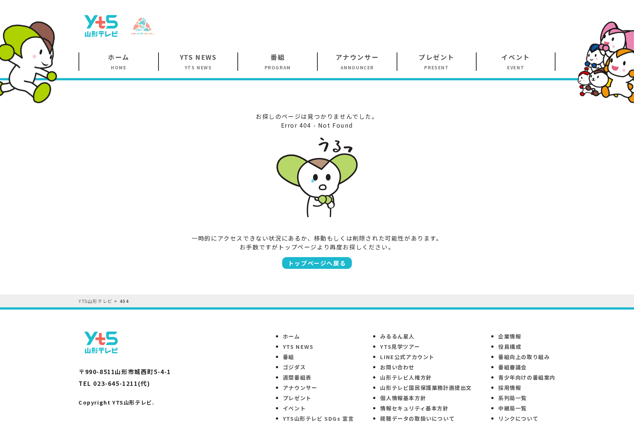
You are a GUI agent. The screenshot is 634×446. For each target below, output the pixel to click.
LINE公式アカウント (407, 357)
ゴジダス (294, 367)
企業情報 (509, 336)
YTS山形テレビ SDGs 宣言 (318, 418)
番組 (288, 357)
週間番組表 (297, 377)
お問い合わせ (397, 367)
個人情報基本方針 (403, 398)
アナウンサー (300, 387)
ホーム (291, 336)
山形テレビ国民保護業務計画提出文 (426, 387)
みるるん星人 (397, 336)
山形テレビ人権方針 (405, 377)
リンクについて (518, 418)
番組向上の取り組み (524, 357)
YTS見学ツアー (400, 346)
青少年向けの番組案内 (526, 377)
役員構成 (509, 346)
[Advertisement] (421, 25)
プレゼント (297, 398)
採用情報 (509, 387)
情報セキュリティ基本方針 (414, 408)
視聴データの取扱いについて (417, 418)
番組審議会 (512, 367)
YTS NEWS (298, 346)
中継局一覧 (512, 408)
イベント (294, 408)
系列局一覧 (512, 398)
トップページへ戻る (317, 263)
